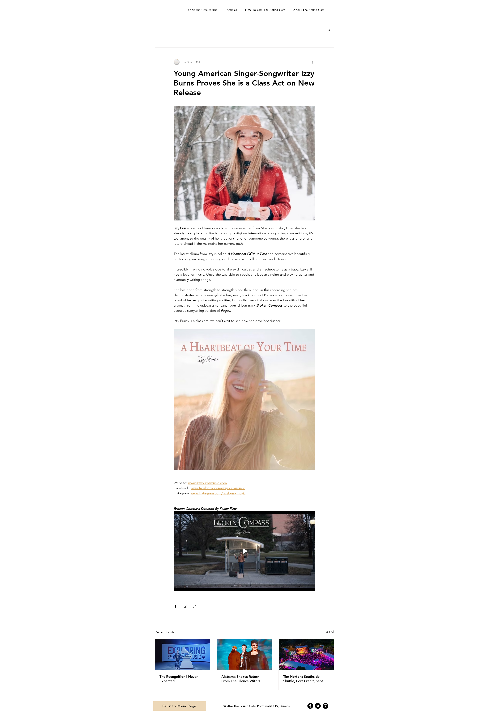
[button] (329, 29)
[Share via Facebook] (175, 606)
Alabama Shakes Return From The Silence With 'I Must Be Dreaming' (240, 678)
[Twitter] (318, 706)
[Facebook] (310, 706)
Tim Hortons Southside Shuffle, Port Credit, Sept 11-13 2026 (303, 678)
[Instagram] (325, 706)
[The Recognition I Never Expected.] (182, 654)
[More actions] (312, 62)
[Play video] (244, 551)
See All (329, 631)
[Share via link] (194, 606)
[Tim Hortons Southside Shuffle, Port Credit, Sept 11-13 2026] (306, 654)
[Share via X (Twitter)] (185, 606)
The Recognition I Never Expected (178, 678)
